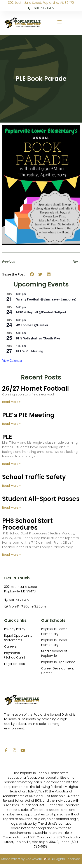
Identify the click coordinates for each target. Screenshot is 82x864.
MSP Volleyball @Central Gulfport (41, 312)
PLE (7, 437)
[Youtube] (23, 750)
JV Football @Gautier (32, 325)
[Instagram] (14, 750)
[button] (59, 21)
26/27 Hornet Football (35, 388)
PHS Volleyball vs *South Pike (38, 338)
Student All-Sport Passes (41, 499)
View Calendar (12, 360)
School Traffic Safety (34, 477)
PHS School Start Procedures (27, 524)
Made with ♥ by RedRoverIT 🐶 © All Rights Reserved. (41, 859)
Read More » (11, 402)
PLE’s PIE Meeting (29, 351)
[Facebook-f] (6, 750)
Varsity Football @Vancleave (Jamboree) (46, 299)
